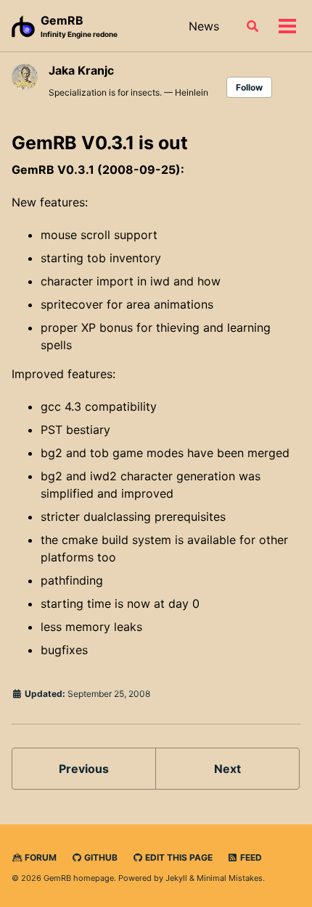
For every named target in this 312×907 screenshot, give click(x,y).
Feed (250, 857)
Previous (84, 768)
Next (227, 768)
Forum (39, 857)
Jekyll (176, 878)
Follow (249, 87)
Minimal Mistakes (230, 878)
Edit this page (178, 857)
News (204, 26)
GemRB (79, 25)
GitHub (100, 857)
